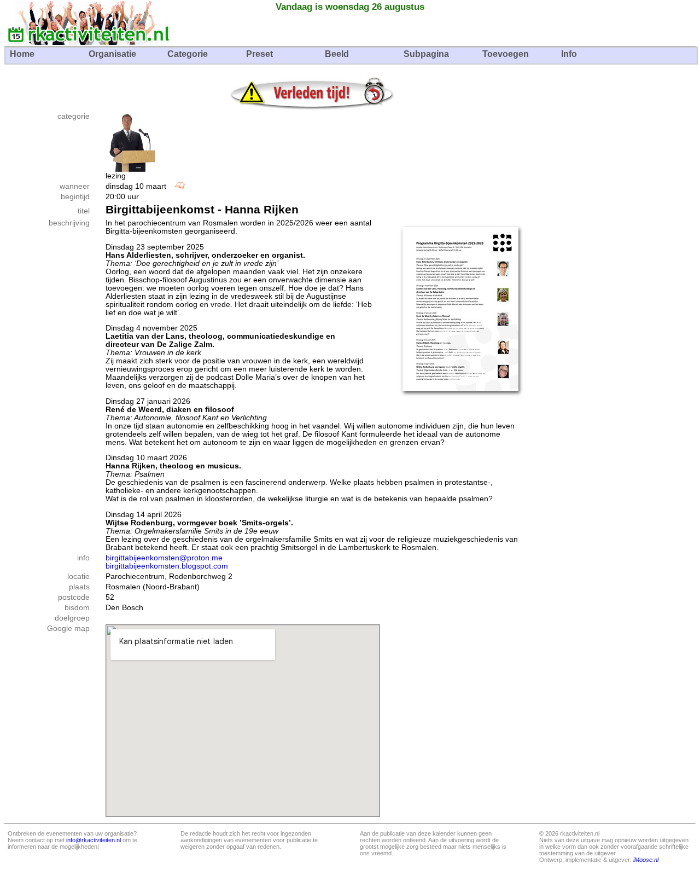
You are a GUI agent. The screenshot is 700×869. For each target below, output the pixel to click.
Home (22, 54)
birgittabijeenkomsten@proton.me (164, 558)
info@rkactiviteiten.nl (93, 840)
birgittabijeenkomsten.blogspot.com (167, 566)
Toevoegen (505, 54)
